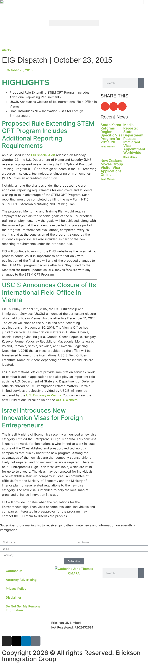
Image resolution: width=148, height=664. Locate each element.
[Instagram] (7, 641)
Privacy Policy (16, 588)
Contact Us (14, 571)
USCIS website (66, 400)
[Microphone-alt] (35, 641)
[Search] (141, 83)
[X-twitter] (16, 641)
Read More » (108, 146)
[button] (74, 23)
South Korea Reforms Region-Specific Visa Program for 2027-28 (111, 133)
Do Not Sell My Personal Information (23, 608)
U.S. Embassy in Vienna (43, 395)
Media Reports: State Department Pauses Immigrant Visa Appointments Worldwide (135, 139)
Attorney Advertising (21, 580)
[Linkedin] (26, 641)
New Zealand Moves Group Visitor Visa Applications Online (112, 168)
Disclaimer (13, 597)
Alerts (6, 50)
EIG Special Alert (43, 155)
